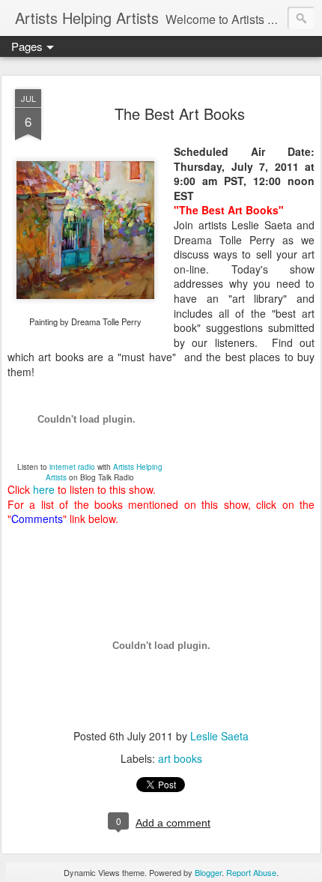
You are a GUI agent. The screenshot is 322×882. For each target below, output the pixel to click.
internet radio (72, 467)
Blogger (208, 872)
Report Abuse (251, 872)
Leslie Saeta (219, 735)
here (44, 489)
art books (180, 758)
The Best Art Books (180, 113)
